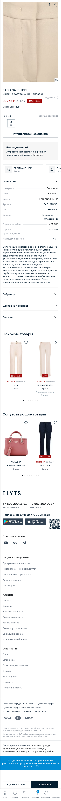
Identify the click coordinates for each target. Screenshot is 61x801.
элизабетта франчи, (14, 751)
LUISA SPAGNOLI (45, 385)
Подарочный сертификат (17, 574)
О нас (6, 654)
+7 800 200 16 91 (15, 503)
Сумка (16, 469)
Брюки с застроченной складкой (24, 93)
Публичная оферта (45, 703)
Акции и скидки (12, 579)
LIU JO (16, 385)
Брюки (16, 388)
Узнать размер (11, 622)
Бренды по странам (14, 633)
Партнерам (9, 585)
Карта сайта (40, 711)
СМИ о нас (9, 659)
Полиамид (52, 188)
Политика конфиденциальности (18, 703)
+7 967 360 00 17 (42, 503)
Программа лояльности (16, 563)
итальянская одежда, (33, 748)
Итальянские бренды (15, 639)
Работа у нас (10, 676)
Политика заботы (12, 687)
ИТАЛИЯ (53, 224)
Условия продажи (11, 711)
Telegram (38, 154)
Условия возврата (13, 611)
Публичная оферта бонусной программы (22, 707)
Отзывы (7, 671)
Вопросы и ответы (13, 617)
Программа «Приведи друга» (19, 568)
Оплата (7, 600)
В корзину (45, 784)
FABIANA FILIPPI (48, 198)
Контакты (8, 682)
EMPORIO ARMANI (16, 465)
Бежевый (53, 193)
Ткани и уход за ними (15, 628)
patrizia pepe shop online (40, 751)
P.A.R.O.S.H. (45, 465)
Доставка (8, 606)
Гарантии (27, 711)
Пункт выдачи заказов (15, 665)
